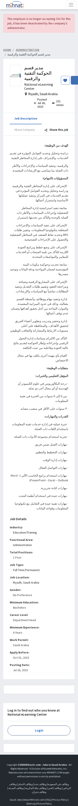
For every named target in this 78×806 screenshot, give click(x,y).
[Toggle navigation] (71, 4)
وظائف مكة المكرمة (35, 788)
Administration (22, 545)
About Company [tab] (24, 130)
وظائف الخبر (55, 788)
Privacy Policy (59, 799)
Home (7, 50)
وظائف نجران (39, 791)
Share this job (58, 130)
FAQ (48, 799)
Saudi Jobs (16, 799)
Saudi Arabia (31, 582)
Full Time (18, 570)
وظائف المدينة (16, 788)
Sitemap (31, 803)
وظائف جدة (40, 784)
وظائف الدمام (25, 784)
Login (39, 730)
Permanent (32, 570)
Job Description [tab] (25, 118)
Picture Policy (44, 803)
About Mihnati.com (34, 799)
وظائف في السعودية (58, 784)
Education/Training (25, 532)
